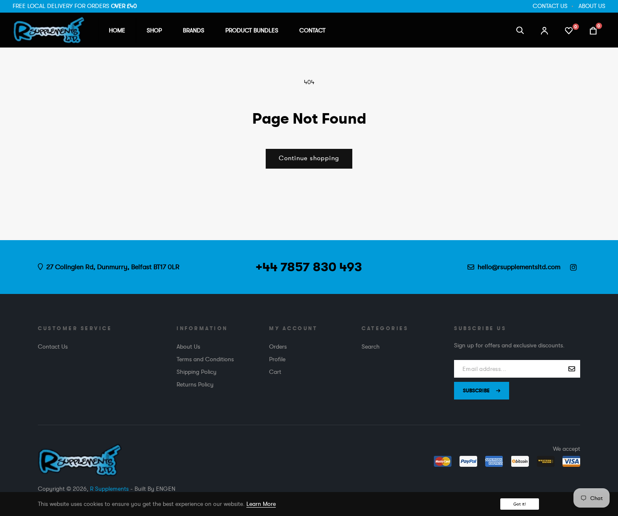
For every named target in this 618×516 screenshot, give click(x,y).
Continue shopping (309, 158)
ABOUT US (591, 6)
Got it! (519, 504)
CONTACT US (550, 6)
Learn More (261, 503)
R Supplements (109, 488)
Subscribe (476, 391)
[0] (569, 29)
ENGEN (165, 488)
